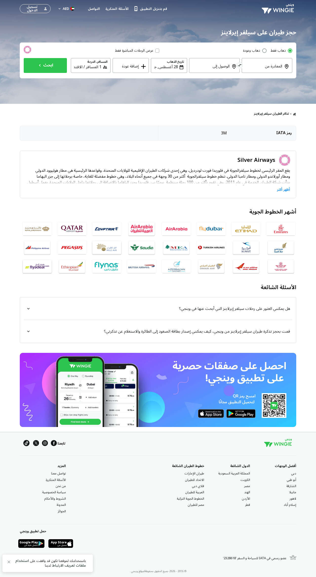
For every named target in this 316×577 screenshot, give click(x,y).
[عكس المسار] (240, 66)
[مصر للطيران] (106, 228)
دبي (293, 473)
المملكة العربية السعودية (234, 473)
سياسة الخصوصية (54, 492)
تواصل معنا (58, 473)
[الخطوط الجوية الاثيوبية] (72, 266)
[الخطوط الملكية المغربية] (280, 266)
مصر (247, 486)
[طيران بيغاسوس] (72, 247)
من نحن (61, 486)
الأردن (246, 498)
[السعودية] (141, 247)
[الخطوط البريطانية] (141, 266)
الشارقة (291, 486)
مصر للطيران (196, 504)
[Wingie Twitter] (36, 444)
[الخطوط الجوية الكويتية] (246, 247)
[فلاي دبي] (211, 228)
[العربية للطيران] (176, 228)
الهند (247, 492)
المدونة (61, 504)
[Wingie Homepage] (279, 8)
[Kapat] (8, 562)
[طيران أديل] (37, 266)
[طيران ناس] (106, 266)
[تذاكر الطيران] (294, 114)
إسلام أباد (290, 504)
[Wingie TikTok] (26, 444)
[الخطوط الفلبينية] (37, 247)
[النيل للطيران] (106, 247)
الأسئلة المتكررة (56, 479)
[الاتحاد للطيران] (246, 228)
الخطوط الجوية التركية (190, 498)
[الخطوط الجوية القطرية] (72, 228)
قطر (247, 504)
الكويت (245, 479)
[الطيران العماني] (211, 266)
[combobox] (264, 69)
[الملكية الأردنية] (37, 228)
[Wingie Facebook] (54, 444)
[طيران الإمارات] (280, 228)
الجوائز (62, 511)
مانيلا (292, 492)
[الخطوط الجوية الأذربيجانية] (176, 266)
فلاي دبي (198, 486)
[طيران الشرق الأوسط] (176, 247)
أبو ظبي (291, 479)
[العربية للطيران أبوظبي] (141, 228)
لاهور (293, 498)
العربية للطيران (194, 492)
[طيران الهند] (246, 266)
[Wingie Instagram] (45, 444)
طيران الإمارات (194, 473)
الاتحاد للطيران (194, 479)
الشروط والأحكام (55, 498)
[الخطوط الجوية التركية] (211, 247)
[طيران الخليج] (280, 247)
